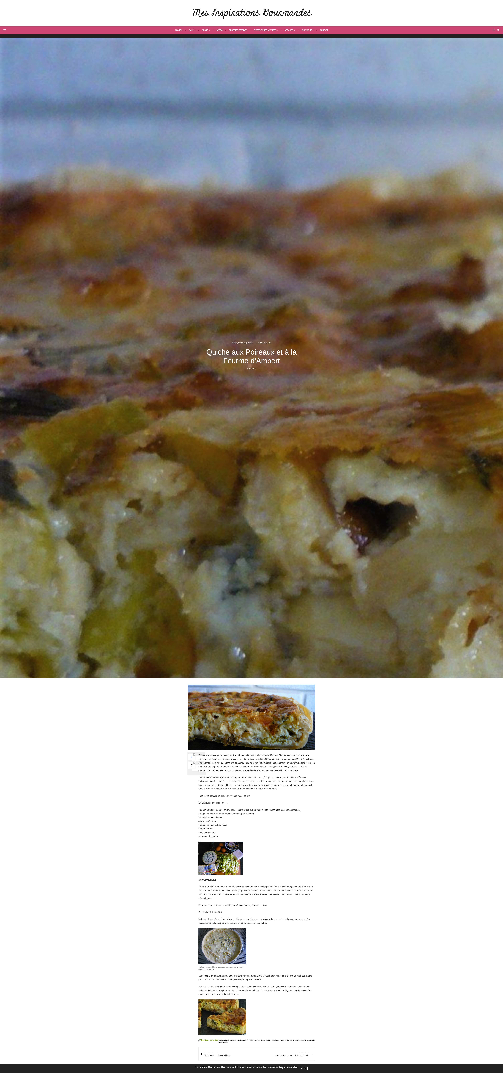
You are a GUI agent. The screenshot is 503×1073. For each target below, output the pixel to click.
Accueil (178, 30)
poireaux (250, 1040)
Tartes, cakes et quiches (242, 343)
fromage (242, 1040)
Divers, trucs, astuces (265, 30)
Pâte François (270, 810)
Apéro (220, 30)
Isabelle (252, 369)
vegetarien (223, 1042)
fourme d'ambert (230, 1040)
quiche (257, 1040)
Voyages (289, 30)
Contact (324, 30)
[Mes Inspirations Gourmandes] (251, 13)
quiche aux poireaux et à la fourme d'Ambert (280, 1040)
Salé (191, 30)
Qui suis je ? (307, 30)
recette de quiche (307, 1040)
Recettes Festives (238, 30)
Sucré (205, 30)
